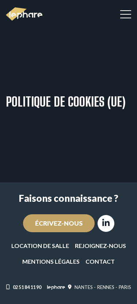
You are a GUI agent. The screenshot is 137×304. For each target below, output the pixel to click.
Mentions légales (51, 261)
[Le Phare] (24, 14)
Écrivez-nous (59, 223)
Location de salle (40, 245)
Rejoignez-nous (100, 245)
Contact (100, 261)
